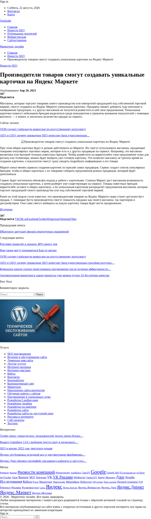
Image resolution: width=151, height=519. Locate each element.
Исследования (11, 481)
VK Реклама (63, 477)
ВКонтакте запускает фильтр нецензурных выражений (34, 231)
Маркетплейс (59, 482)
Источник (6, 209)
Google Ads (113, 472)
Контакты (13, 11)
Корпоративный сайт (20, 383)
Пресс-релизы (110, 482)
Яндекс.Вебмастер (89, 487)
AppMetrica (76, 473)
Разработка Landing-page (22, 400)
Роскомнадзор (30, 487)
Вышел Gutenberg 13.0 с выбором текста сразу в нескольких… (39, 442)
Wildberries (79, 477)
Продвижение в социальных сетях (29, 396)
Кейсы (11, 373)
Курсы (35, 482)
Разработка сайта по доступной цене (30, 413)
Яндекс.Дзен (108, 487)
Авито (101, 477)
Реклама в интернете (20, 416)
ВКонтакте (110, 477)
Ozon (15, 477)
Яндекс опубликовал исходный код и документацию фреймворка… (42, 454)
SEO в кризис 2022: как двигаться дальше (26, 448)
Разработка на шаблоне (21, 406)
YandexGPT (91, 477)
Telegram (41, 477)
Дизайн (130, 477)
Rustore (23, 477)
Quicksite (5, 20)
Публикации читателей (22, 33)
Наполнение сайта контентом (26, 390)
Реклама (16, 487)
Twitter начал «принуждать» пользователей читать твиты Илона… (41, 435)
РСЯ (140, 482)
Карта (11, 14)
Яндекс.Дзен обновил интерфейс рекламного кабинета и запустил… (43, 460)
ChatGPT (86, 473)
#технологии (63, 472)
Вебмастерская (16, 36)
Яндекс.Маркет (15, 492)
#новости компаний (36, 471)
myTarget (140, 473)
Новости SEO (16, 30)
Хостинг (12, 423)
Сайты (42, 488)
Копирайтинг (15, 380)
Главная (12, 27)
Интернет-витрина (19, 367)
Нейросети (86, 482)
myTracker (5, 477)
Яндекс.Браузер (70, 487)
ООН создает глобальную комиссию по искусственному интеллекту (43, 129)
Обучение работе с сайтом (23, 393)
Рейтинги (5, 487)
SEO (32, 477)
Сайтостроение (17, 40)
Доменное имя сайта (20, 360)
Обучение (98, 482)
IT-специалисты (128, 472)
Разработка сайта (18, 410)
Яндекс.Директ (130, 487)
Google (98, 472)
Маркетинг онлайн (12, 46)
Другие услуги (16, 363)
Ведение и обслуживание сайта (27, 357)
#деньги (4, 472)
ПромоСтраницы (127, 481)
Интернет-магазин (19, 370)
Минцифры (72, 481)
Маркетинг (14, 386)
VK (49, 477)
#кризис (13, 473)
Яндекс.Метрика (42, 493)
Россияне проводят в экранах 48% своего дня (28, 244)
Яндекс (54, 487)
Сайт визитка (15, 420)
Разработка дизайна (19, 403)
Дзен (120, 477)
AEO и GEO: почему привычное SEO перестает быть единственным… (45, 135)
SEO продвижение (19, 353)
